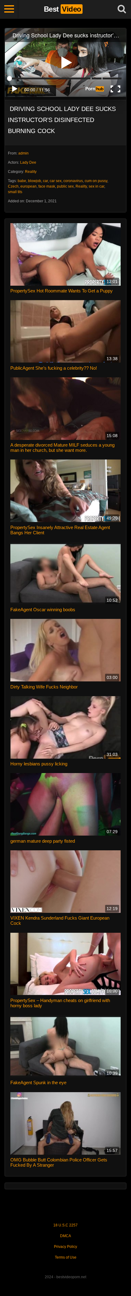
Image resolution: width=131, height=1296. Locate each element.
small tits (15, 192)
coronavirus (73, 181)
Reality (31, 172)
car (45, 181)
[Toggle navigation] (9, 9)
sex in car (96, 186)
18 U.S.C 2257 (65, 1225)
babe (22, 181)
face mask (46, 186)
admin (23, 153)
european (28, 186)
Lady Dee (28, 162)
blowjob (34, 181)
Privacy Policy (65, 1247)
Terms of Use (65, 1257)
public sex (65, 186)
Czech (13, 186)
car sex (56, 181)
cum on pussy (96, 181)
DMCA (65, 1236)
